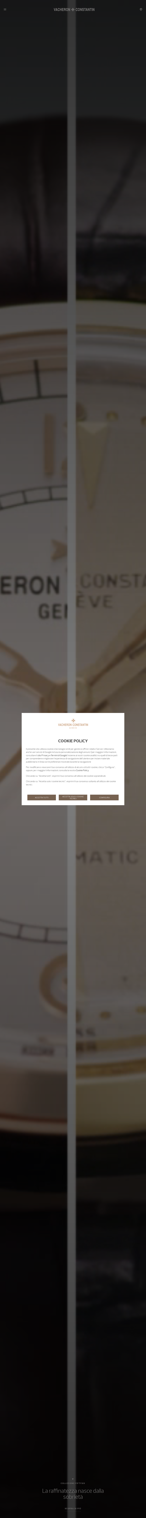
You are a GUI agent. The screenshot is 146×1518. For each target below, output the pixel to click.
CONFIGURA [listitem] (104, 797)
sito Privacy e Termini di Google (52, 755)
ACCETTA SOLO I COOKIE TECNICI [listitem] (73, 797)
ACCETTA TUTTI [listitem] (41, 797)
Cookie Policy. (82, 770)
